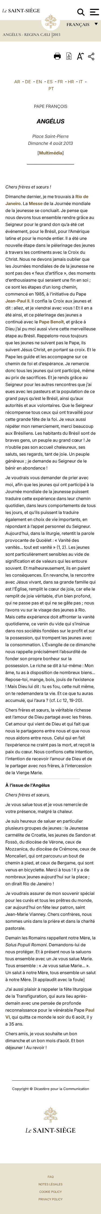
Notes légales (50, 1184)
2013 (56, 34)
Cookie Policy (50, 1192)
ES (50, 81)
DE (28, 81)
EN (39, 81)
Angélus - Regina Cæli (27, 34)
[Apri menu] (94, 12)
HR (71, 81)
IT (81, 81)
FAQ (51, 1177)
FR (60, 81)
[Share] (92, 57)
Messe (36, 203)
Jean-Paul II (17, 301)
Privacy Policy (50, 1199)
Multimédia (50, 153)
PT (51, 88)
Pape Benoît (51, 321)
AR (17, 81)
